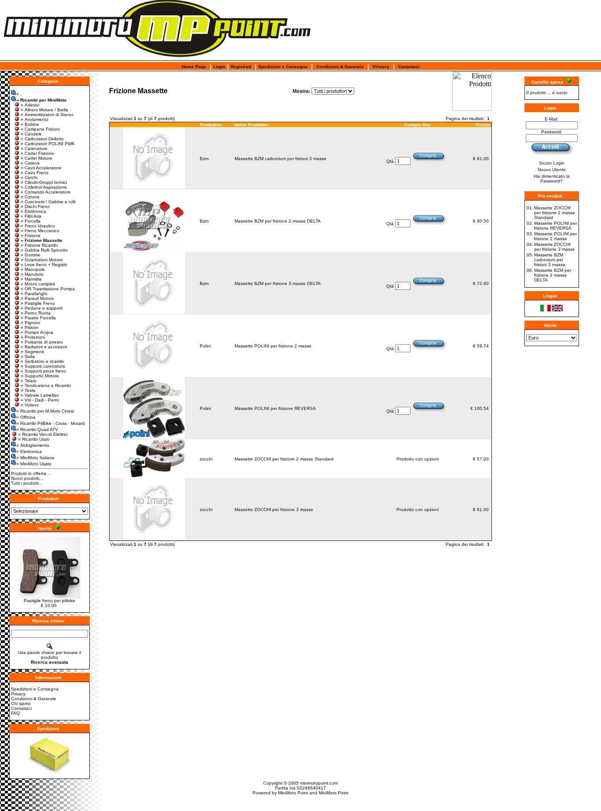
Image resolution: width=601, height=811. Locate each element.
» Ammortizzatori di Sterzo (47, 114)
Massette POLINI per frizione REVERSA (275, 408)
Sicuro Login (551, 163)
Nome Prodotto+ (252, 124)
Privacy (381, 66)
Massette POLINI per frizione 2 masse (273, 345)
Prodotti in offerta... (30, 473)
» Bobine (30, 124)
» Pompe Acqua (37, 332)
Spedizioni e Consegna (283, 66)
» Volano (30, 404)
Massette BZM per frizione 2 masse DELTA (278, 221)
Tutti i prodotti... (27, 483)
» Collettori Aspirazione (44, 187)
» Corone (30, 196)
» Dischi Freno (35, 206)
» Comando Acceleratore (46, 192)
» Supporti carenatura (43, 366)
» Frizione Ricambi (39, 245)
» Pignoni (30, 322)
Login (219, 66)
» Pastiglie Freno (38, 303)
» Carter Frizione (37, 153)
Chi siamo (21, 703)
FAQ (15, 713)
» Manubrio (32, 274)
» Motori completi (38, 283)
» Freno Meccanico (40, 230)
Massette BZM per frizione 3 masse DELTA (278, 283)
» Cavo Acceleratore (41, 167)
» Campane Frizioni (40, 129)
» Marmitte (31, 279)
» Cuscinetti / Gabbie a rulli (48, 201)
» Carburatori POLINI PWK (48, 143)
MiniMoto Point (293, 792)
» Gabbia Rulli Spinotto (44, 250)
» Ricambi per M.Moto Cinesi (45, 411)
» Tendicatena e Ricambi (46, 385)
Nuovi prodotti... (27, 478)
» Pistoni (29, 327)
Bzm (204, 158)
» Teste (28, 390)
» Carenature (34, 148)
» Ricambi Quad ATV (37, 429)
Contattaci (409, 66)
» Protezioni (33, 337)
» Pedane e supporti (41, 308)
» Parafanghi (34, 293)
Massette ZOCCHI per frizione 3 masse (274, 509)
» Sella (28, 356)
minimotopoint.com (319, 783)
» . (19, 93)
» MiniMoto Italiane (35, 457)
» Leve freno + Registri (44, 264)
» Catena (30, 163)
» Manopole (33, 269)
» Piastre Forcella (38, 317)
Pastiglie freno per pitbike (49, 600)
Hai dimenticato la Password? (552, 178)
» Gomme (30, 254)
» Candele (31, 134)
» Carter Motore (36, 158)
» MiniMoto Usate (33, 463)
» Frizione (30, 235)
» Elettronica (33, 211)
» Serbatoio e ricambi (42, 361)
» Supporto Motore (40, 375)
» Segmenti (32, 351)
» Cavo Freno (34, 172)
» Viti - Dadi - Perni (40, 400)
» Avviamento (34, 119)
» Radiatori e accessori (44, 346)
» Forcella (30, 221)
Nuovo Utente (552, 169)
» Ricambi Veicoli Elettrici (43, 434)
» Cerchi (29, 177)
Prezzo (483, 124)
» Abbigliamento (32, 445)
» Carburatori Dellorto (42, 138)
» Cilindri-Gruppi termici (44, 182)
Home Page (194, 66)
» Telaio (29, 380)
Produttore (211, 124)
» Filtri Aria (31, 216)
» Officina (26, 417)
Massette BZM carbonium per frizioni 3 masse (280, 158)
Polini (205, 345)
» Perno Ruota (36, 313)
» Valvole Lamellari (40, 395)
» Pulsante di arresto (42, 342)
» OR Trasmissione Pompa (48, 288)
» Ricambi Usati (33, 439)
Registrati (241, 66)
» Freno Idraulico (38, 225)
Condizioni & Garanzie (340, 66)
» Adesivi (30, 104)
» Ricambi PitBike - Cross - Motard (50, 423)
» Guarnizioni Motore (42, 259)
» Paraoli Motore (37, 298)
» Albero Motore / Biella (44, 109)
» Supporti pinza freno (43, 371)
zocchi (206, 459)
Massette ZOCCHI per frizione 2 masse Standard (284, 459)
